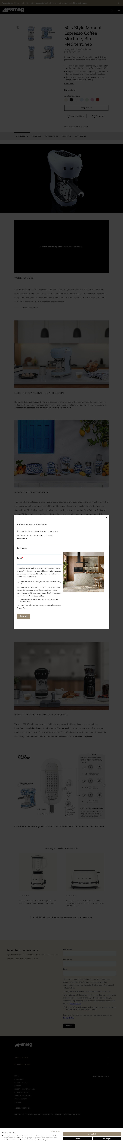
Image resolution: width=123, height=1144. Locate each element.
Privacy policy (55, 1131)
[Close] (106, 517)
